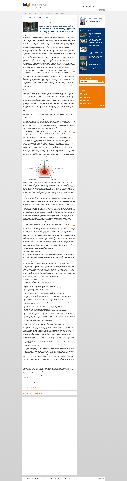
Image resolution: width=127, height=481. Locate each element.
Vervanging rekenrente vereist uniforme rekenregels (95, 34)
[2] (29, 184)
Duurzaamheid (83, 99)
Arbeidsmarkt (83, 90)
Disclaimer (46, 478)
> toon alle (101, 105)
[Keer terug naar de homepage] (34, 5)
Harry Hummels (48, 22)
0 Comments (54, 22)
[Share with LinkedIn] (43, 393)
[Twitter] (100, 10)
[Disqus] (49, 416)
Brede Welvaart (83, 93)
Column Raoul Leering (85, 94)
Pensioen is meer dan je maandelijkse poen (45, 92)
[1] (56, 146)
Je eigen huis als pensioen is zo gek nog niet (95, 68)
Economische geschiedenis (86, 103)
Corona (82, 96)
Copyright (34, 478)
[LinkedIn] (104, 10)
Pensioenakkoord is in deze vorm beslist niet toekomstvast (96, 40)
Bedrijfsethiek (83, 92)
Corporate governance (85, 97)
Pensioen (85, 6)
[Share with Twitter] (39, 393)
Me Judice (48, 379)
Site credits (68, 478)
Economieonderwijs (84, 100)
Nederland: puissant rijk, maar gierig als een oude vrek (95, 57)
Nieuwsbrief (62, 478)
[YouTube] (103, 10)
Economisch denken (84, 102)
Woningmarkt (93, 6)
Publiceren (52, 478)
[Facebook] (101, 10)
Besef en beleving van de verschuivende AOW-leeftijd (95, 48)
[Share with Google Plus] (46, 393)
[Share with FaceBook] (41, 393)
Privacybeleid (40, 478)
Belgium (29, 387)
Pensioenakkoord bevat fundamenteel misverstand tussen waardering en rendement (96, 63)
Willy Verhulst (36, 387)
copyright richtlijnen (70, 384)
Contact (57, 478)
